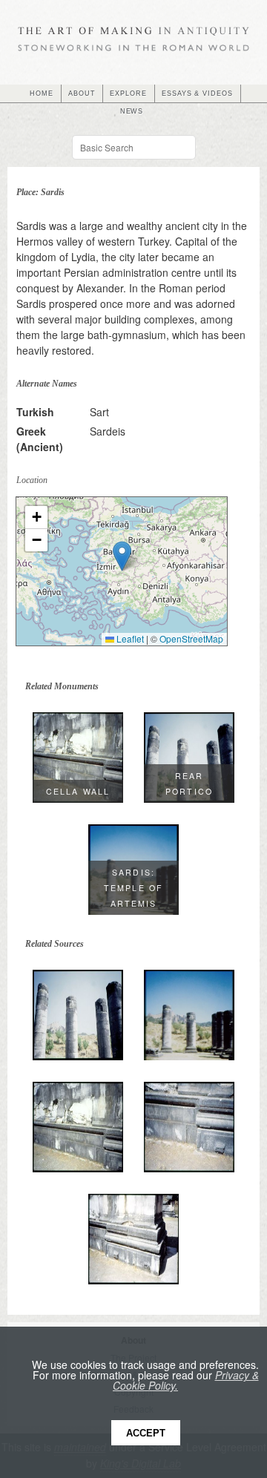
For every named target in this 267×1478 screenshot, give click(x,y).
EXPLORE (128, 93)
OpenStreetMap (191, 638)
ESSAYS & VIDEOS (197, 93)
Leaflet (129, 638)
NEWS (132, 111)
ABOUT (82, 93)
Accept (145, 1433)
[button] (122, 556)
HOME (41, 93)
